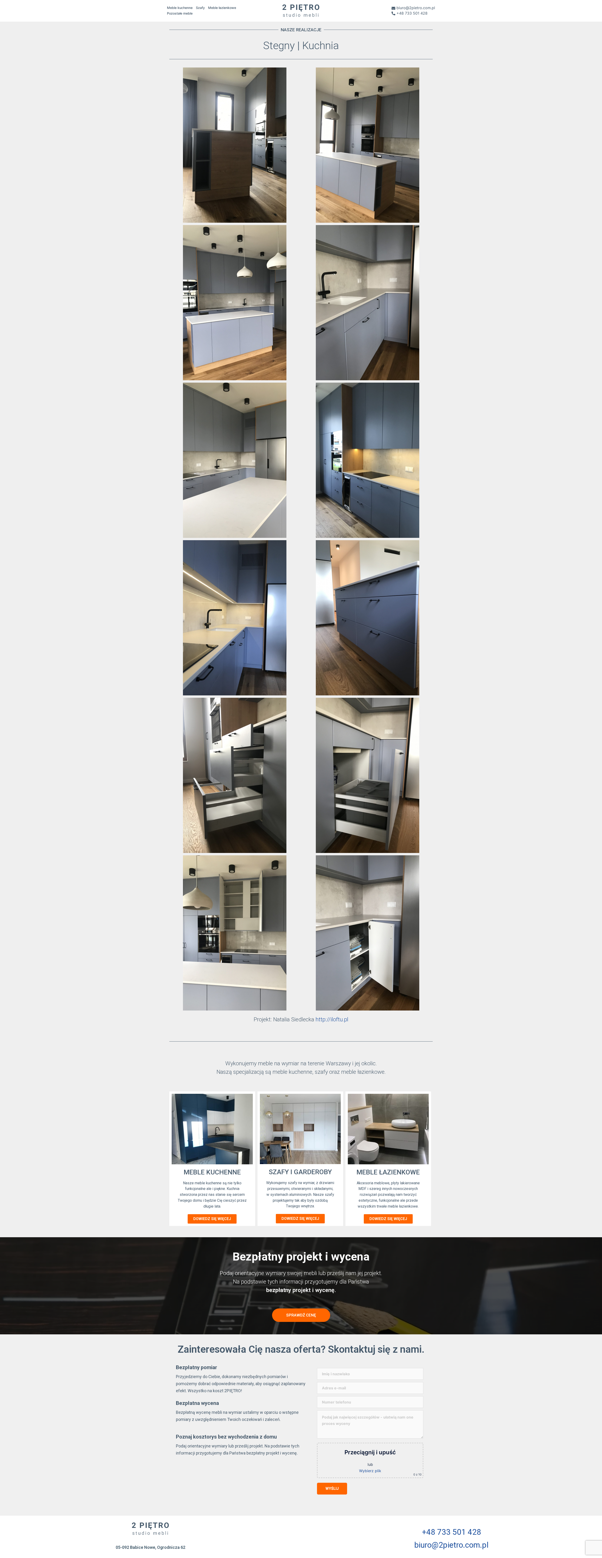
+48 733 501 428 (412, 13)
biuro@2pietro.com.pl (415, 8)
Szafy (200, 8)
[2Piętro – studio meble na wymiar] (301, 10)
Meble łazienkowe (222, 8)
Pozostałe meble (180, 13)
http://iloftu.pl (332, 1019)
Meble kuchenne (180, 8)
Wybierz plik (370, 1470)
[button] (212, 1219)
